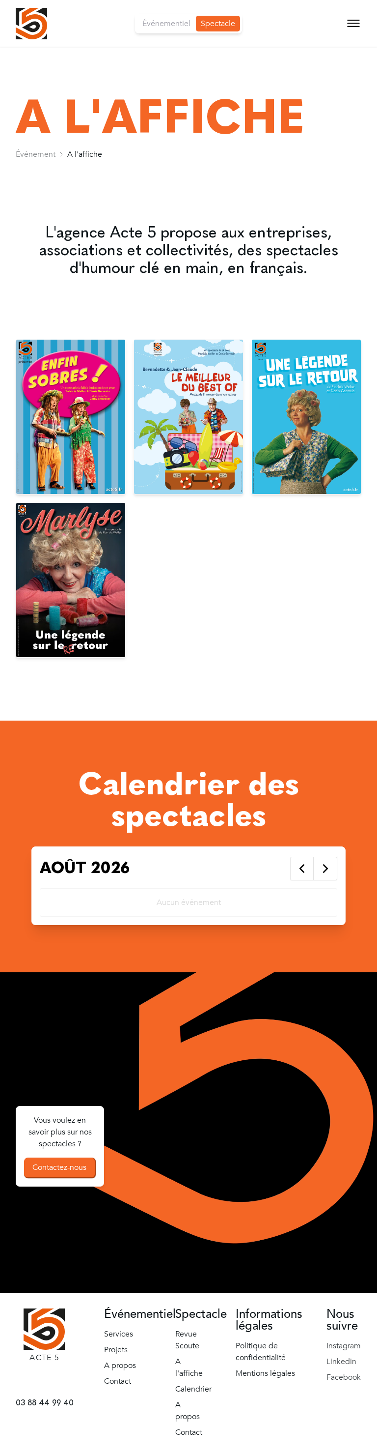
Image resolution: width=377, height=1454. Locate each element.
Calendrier (36, 112)
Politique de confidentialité (261, 1351)
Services (118, 1334)
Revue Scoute (44, 65)
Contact (30, 159)
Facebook (343, 1377)
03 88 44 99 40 (44, 1402)
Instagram (343, 1345)
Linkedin (341, 1361)
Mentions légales (265, 1373)
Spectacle (218, 23)
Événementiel (166, 23)
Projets (116, 1349)
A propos (32, 135)
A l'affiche (189, 1367)
